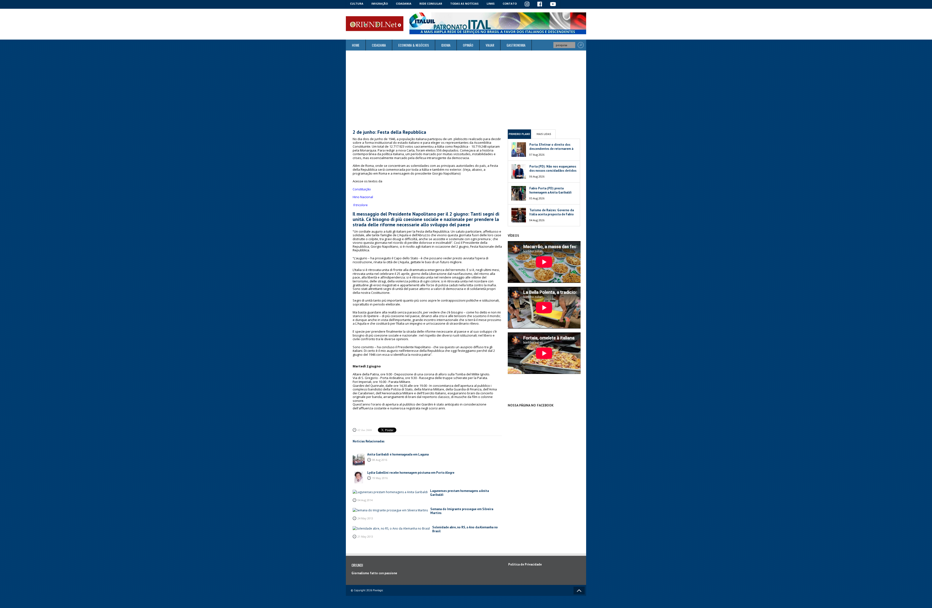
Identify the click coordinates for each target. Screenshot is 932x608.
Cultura (356, 3)
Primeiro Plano (519, 134)
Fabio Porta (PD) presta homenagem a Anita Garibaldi (550, 190)
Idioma (445, 45)
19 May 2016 (380, 478)
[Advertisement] (466, 90)
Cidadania (403, 3)
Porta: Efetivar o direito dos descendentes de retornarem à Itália (551, 149)
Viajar (490, 45)
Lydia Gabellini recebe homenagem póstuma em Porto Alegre (410, 473)
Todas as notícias (464, 3)
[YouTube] (553, 4)
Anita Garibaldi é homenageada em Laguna (398, 454)
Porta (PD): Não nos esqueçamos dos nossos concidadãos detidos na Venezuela (552, 170)
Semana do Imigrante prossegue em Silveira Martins (461, 511)
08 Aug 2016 (379, 460)
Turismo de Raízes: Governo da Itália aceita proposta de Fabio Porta (551, 214)
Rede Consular (430, 3)
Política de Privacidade (525, 564)
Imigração (379, 3)
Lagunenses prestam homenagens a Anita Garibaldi (459, 493)
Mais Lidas (544, 134)
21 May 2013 (365, 536)
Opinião (468, 45)
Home (355, 45)
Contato (510, 3)
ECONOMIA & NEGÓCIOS (413, 45)
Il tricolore (360, 205)
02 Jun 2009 (365, 430)
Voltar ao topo (579, 590)
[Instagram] (527, 4)
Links (491, 3)
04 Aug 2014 (365, 500)
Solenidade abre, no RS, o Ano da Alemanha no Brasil (465, 529)
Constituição (362, 189)
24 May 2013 (365, 518)
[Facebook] (539, 4)
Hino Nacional (363, 197)
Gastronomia (516, 45)
